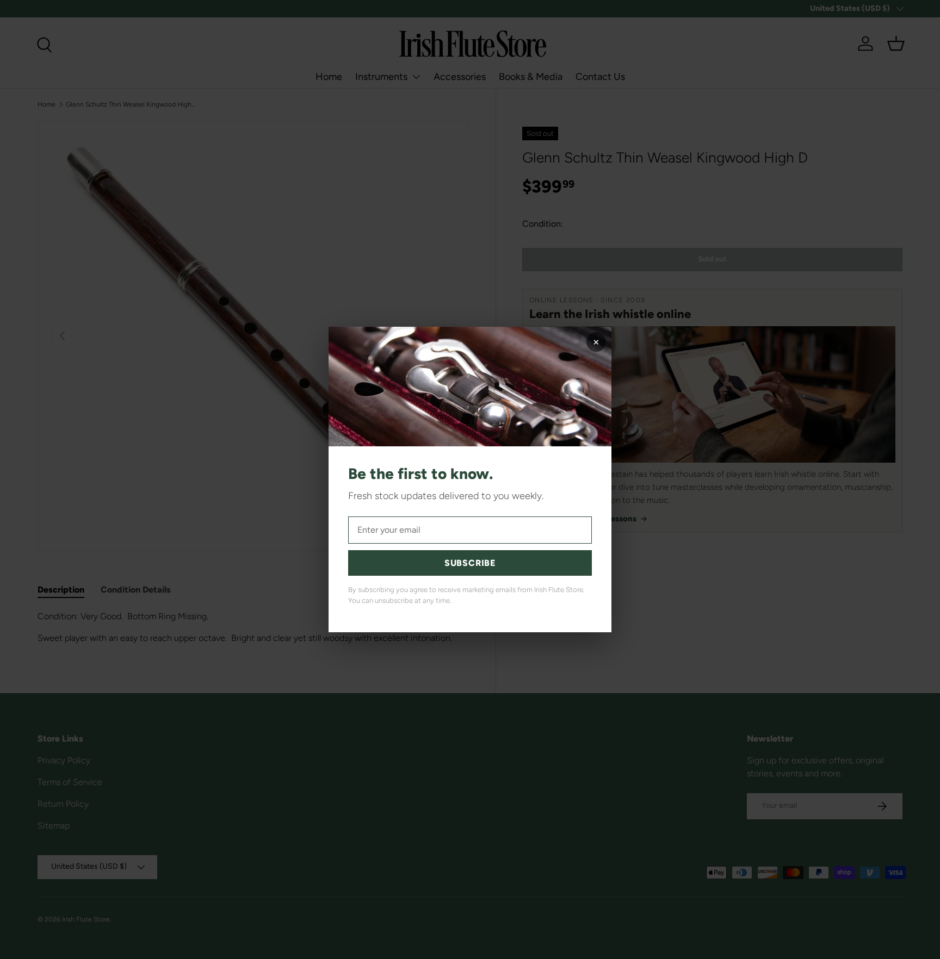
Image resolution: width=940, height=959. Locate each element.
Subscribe (470, 563)
